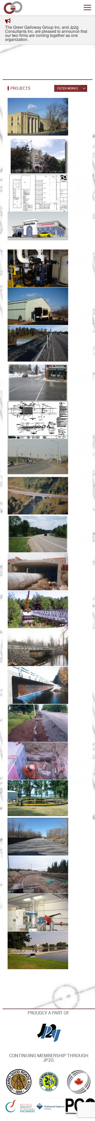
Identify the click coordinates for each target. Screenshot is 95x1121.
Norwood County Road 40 (34, 381)
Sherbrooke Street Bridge (35, 571)
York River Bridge (26, 609)
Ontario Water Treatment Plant (34, 304)
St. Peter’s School (27, 116)
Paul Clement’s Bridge (31, 647)
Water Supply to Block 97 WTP (34, 915)
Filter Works (67, 88)
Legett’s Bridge (24, 685)
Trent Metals (22, 192)
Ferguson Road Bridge (31, 419)
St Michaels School (29, 154)
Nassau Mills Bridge (29, 495)
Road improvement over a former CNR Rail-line (34, 346)
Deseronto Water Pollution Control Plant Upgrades (36, 796)
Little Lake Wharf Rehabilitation (27, 943)
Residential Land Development (26, 877)
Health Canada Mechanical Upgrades (35, 270)
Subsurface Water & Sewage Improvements (36, 754)
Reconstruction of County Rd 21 (36, 536)
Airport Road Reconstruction (25, 839)
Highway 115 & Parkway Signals (31, 460)
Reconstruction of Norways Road (37, 725)
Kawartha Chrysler (29, 230)
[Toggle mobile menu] (87, 7)
